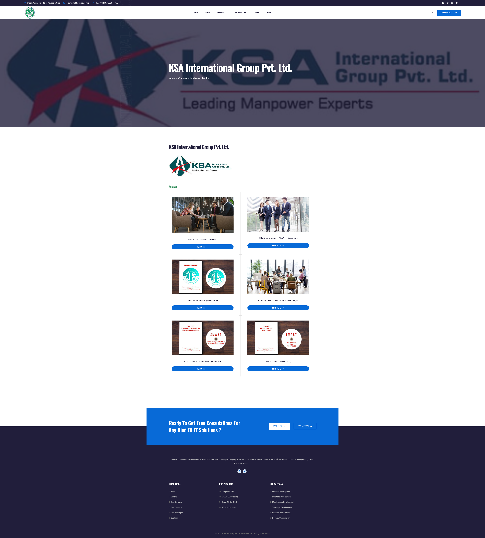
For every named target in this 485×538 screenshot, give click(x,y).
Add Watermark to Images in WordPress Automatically (278, 238)
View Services (303, 426)
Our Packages (177, 512)
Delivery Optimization (281, 518)
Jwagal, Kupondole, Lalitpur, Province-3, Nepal (43, 3)
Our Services (221, 13)
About (207, 13)
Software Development (281, 496)
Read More (201, 247)
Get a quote (278, 426)
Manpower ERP (447, 13)
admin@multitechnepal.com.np (78, 3)
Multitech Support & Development (237, 533)
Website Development (281, 491)
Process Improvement (281, 512)
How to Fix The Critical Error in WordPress (202, 239)
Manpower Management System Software (203, 300)
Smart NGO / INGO (229, 502)
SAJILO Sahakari (229, 507)
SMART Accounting (230, 496)
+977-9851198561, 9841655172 (106, 3)
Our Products (240, 13)
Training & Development (282, 507)
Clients (256, 13)
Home (195, 13)
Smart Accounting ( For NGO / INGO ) (278, 361)
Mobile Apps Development (283, 502)
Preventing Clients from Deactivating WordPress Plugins (278, 300)
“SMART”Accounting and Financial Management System (203, 361)
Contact (269, 13)
